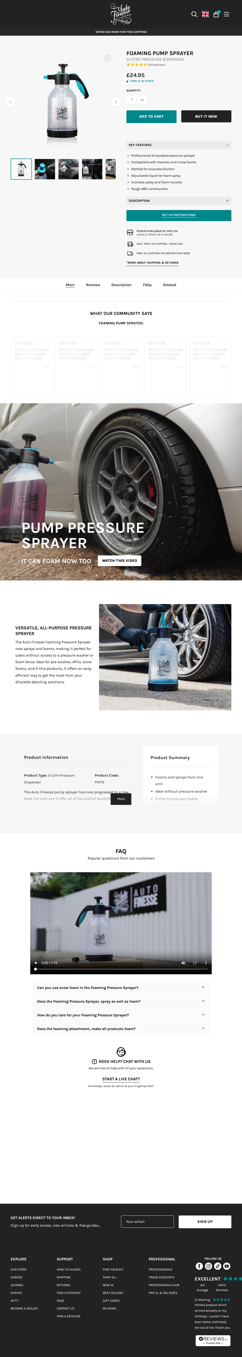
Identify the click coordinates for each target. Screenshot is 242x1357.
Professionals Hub (164, 1285)
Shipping (64, 1277)
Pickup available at (157, 231)
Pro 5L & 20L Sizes (163, 1293)
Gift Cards (111, 1300)
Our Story (19, 1269)
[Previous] (10, 102)
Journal (17, 1285)
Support (65, 1259)
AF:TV (14, 1300)
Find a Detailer (68, 1316)
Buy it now (206, 116)
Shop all (109, 1277)
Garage (16, 1277)
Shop (107, 1259)
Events (16, 1293)
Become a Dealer (24, 1308)
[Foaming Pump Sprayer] (21, 169)
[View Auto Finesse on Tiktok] (217, 1269)
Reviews (109, 1308)
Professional (162, 1259)
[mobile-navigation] (227, 14)
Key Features (140, 145)
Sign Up (204, 1222)
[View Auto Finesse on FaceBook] (199, 1269)
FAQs (60, 1300)
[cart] (215, 14)
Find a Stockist (69, 1293)
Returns (63, 1285)
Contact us (65, 1308)
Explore (18, 1259)
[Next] (116, 102)
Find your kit (113, 1269)
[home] (121, 14)
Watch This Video (119, 560)
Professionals (160, 1269)
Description (139, 201)
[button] (179, 65)
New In (108, 1285)
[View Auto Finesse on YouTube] (226, 1269)
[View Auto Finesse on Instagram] (208, 1269)
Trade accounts (161, 1277)
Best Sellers (113, 1293)
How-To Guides (69, 1269)
